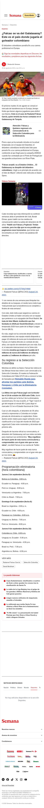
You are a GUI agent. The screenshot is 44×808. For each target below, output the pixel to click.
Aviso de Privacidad (10, 785)
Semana (5, 25)
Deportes (13, 25)
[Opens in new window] (7, 779)
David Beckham (8, 566)
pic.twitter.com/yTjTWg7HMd (17, 289)
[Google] (3, 779)
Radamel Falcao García (11, 562)
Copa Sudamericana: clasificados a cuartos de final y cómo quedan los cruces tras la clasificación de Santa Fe (18, 275)
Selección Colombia (31, 562)
